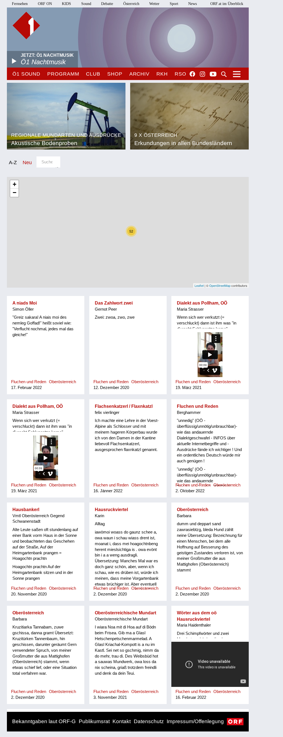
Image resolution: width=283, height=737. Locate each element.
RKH (162, 74)
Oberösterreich (192, 509)
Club (93, 74)
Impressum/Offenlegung (195, 721)
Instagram (202, 74)
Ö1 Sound (26, 74)
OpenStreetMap (219, 285)
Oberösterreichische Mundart (125, 612)
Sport (174, 4)
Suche (224, 74)
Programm (63, 74)
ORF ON (45, 4)
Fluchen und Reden (197, 406)
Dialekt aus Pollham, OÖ (202, 303)
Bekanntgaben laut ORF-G (44, 721)
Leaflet (199, 285)
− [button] (14, 192)
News (192, 4)
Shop (114, 74)
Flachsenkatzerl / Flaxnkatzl (124, 406)
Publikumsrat (94, 721)
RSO (180, 74)
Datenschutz (149, 721)
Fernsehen (20, 4)
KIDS (66, 4)
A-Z (13, 162)
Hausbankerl (25, 509)
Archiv (139, 74)
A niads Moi (24, 303)
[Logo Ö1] (26, 25)
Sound (86, 4)
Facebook (192, 74)
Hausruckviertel (111, 509)
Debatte (107, 4)
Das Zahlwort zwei (114, 303)
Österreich (131, 4)
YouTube (213, 74)
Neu (27, 162)
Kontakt (121, 721)
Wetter (154, 4)
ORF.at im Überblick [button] (226, 4)
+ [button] (14, 184)
